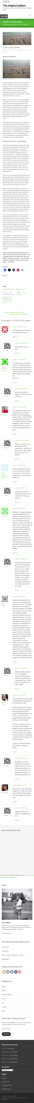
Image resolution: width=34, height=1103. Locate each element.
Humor (3, 998)
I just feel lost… (6, 947)
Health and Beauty (7, 994)
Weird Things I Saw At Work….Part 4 (13, 312)
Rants (3, 1011)
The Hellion (6, 923)
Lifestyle (4, 1007)
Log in (4, 1078)
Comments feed (7, 1085)
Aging (3, 986)
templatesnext (5, 1099)
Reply (15, 337)
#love (20, 50)
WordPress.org (7, 1089)
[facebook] (4, 2)
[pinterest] (8, 2)
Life (15, 50)
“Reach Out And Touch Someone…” (20, 314)
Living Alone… (5, 951)
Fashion (4, 990)
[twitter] (6, 2)
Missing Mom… (6, 959)
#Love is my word (26, 50)
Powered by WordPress (7, 1098)
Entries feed (6, 1081)
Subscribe (6, 1034)
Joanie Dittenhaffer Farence (4, 368)
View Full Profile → (7, 933)
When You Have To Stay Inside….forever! (13, 955)
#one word (5, 52)
